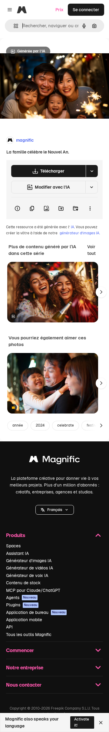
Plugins (21, 605)
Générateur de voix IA (27, 575)
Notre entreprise (24, 667)
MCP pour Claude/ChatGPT (33, 590)
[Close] (101, 722)
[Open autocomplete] (13, 26)
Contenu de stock (23, 582)
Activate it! (81, 722)
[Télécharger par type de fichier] (92, 171)
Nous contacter (23, 684)
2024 (40, 425)
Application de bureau (35, 612)
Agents (21, 597)
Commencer (20, 650)
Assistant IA (17, 553)
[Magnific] (54, 460)
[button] (54, 510)
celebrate (65, 425)
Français (54, 509)
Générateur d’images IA (28, 560)
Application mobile (24, 619)
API (9, 627)
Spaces (13, 546)
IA (72, 227)
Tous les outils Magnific (28, 634)
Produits (15, 535)
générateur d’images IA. (80, 233)
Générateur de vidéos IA (29, 568)
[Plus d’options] (90, 208)
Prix (59, 9)
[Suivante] (101, 292)
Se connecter (86, 9)
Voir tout (91, 250)
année (17, 425)
